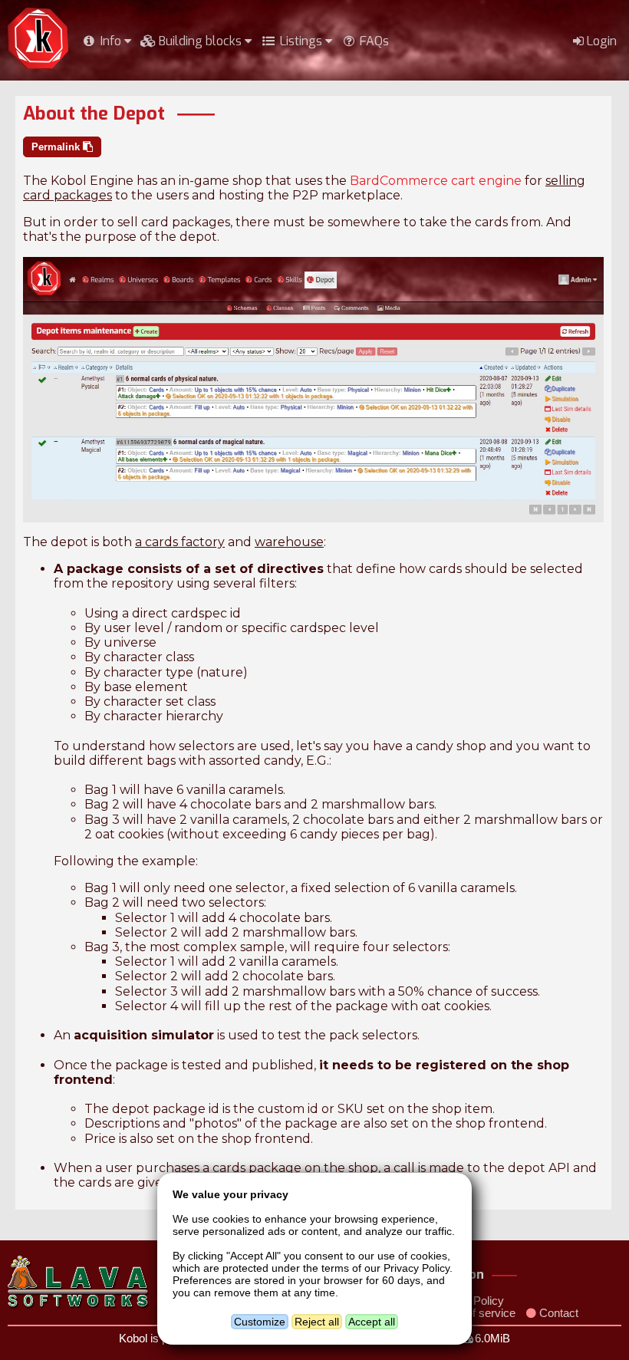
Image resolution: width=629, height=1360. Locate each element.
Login (600, 41)
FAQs (373, 41)
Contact (557, 1313)
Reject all (317, 1322)
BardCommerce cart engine (436, 180)
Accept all (371, 1322)
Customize (259, 1322)
